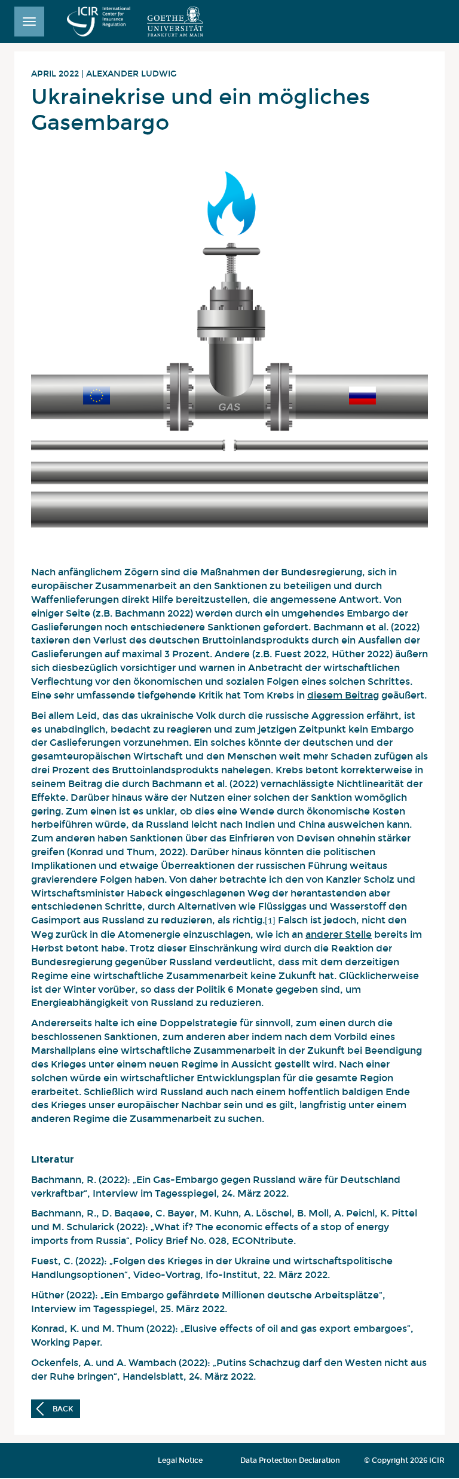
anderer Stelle (338, 934)
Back (62, 1409)
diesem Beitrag (343, 695)
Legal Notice (180, 1460)
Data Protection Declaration (290, 1460)
